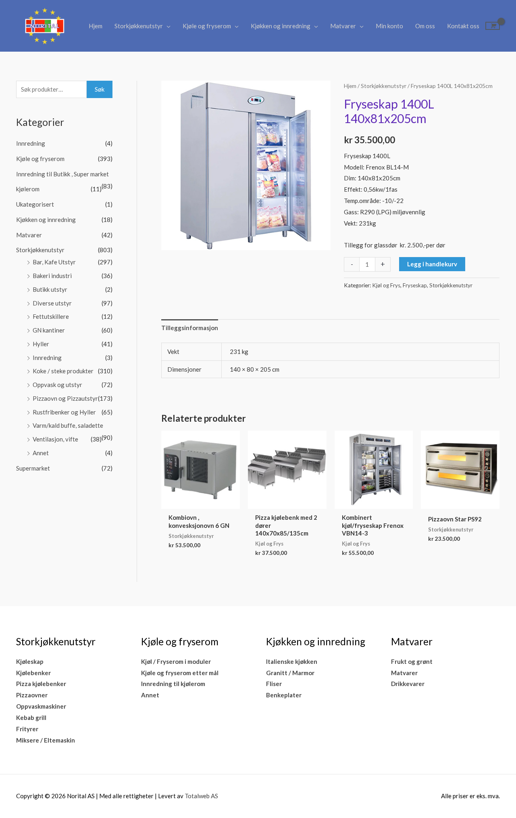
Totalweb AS (201, 795)
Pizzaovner (32, 695)
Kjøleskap (30, 661)
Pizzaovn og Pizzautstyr (65, 398)
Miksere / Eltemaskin (45, 740)
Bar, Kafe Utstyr (54, 262)
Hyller (41, 343)
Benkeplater (284, 695)
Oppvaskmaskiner (41, 706)
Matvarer (343, 25)
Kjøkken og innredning (280, 25)
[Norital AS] (44, 25)
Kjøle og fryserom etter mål (179, 672)
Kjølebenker (33, 672)
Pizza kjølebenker (41, 683)
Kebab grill (31, 717)
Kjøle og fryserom (207, 25)
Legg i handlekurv (432, 264)
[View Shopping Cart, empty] (492, 26)
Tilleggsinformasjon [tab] (189, 327)
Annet (41, 452)
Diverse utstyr (52, 303)
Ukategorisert (35, 204)
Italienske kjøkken (291, 661)
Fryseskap (415, 285)
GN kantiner (49, 330)
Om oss (425, 25)
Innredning (30, 143)
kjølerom (28, 188)
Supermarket (33, 468)
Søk (99, 89)
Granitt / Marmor (290, 672)
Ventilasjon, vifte (55, 439)
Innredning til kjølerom (173, 683)
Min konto (389, 25)
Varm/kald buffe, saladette (68, 425)
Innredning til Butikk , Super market (62, 174)
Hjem (95, 25)
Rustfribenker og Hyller (64, 412)
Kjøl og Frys (386, 285)
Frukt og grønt (412, 661)
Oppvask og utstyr (57, 384)
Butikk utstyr (50, 289)
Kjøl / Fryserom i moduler (176, 661)
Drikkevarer (407, 683)
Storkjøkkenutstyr (138, 25)
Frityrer (27, 728)
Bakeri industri (52, 275)
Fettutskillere (51, 316)
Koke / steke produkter (63, 370)
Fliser (274, 683)
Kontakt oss (463, 25)
